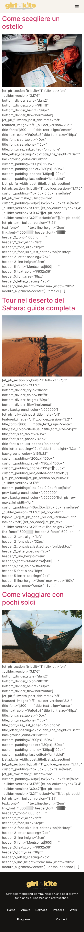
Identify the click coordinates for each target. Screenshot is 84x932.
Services (41, 909)
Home (11, 909)
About (25, 909)
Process (58, 909)
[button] (76, 6)
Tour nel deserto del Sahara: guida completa (38, 304)
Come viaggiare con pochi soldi (33, 598)
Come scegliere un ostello (31, 22)
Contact (61, 919)
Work (73, 909)
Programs (23, 919)
